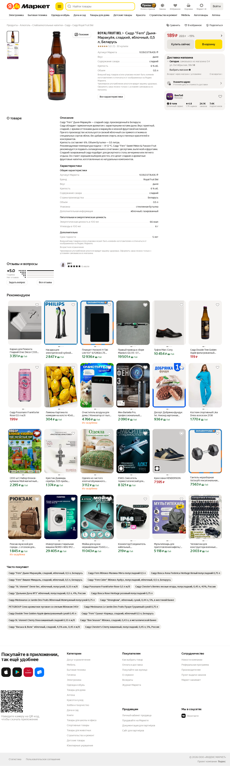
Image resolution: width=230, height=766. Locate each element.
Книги (70, 715)
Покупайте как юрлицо (134, 669)
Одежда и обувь (76, 685)
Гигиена (71, 675)
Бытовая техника (76, 669)
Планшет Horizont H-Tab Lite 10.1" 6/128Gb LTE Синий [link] (95, 351)
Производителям (191, 669)
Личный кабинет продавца (136, 715)
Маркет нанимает (191, 680)
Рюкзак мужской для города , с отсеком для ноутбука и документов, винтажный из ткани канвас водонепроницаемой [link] (23, 546)
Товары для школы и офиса (81, 720)
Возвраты (127, 680)
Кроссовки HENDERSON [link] (167, 478)
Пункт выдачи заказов (194, 675)
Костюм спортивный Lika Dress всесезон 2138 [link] (204, 414)
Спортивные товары (78, 725)
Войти (217, 6)
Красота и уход (75, 700)
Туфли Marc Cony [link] (163, 349)
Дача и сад (72, 710)
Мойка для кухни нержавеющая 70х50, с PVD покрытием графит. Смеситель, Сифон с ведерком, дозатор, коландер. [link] (95, 546)
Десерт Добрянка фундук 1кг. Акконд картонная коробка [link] (168, 414)
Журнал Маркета (131, 685)
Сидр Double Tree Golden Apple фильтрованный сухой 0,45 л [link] (203, 351)
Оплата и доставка (132, 664)
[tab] (16, 15)
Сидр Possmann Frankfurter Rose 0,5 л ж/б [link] (24, 414)
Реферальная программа (195, 664)
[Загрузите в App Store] (6, 676)
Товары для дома (76, 690)
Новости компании (192, 659)
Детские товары (76, 740)
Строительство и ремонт (80, 735)
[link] (46, 573)
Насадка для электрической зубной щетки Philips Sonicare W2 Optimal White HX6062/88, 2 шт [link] (60, 351)
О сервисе (128, 675)
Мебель (71, 664)
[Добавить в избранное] (37, 305)
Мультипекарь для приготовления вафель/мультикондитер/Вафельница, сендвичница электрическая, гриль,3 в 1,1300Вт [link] (168, 546)
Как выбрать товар (132, 659)
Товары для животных (79, 730)
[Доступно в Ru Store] (39, 676)
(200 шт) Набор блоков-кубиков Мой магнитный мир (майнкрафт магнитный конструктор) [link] (23, 480)
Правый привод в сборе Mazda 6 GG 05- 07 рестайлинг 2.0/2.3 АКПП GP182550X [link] (131, 351)
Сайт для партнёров (133, 730)
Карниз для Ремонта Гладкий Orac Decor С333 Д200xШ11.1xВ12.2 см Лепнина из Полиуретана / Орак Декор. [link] (24, 351)
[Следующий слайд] (86, 65)
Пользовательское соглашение (43, 759)
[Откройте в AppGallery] (28, 676)
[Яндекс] (222, 761)
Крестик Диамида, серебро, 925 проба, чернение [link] (57, 480)
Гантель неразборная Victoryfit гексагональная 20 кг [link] (203, 479)
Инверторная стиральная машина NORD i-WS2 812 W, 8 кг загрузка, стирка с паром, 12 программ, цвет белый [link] (61, 546)
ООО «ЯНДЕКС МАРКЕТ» (212, 757)
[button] (111, 96)
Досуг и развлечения (78, 659)
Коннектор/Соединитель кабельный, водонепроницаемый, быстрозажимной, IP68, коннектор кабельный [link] (132, 546)
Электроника (74, 680)
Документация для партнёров (138, 725)
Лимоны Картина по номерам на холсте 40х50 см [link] (60, 414)
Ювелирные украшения (80, 745)
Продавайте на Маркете (135, 720)
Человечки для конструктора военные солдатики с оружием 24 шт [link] (203, 546)
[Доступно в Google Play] (17, 676)
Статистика (15, 759)
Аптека (71, 695)
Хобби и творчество (78, 705)
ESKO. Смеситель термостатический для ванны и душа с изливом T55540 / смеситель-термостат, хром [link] (131, 480)
